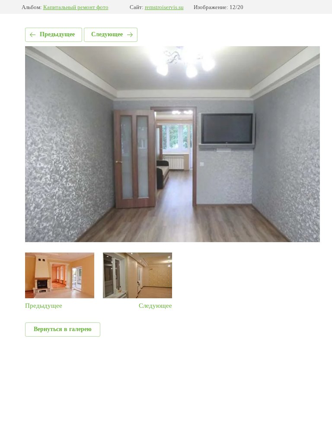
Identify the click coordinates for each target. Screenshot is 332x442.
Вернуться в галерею (63, 329)
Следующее (107, 34)
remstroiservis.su (164, 7)
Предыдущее (57, 34)
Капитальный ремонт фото (76, 7)
